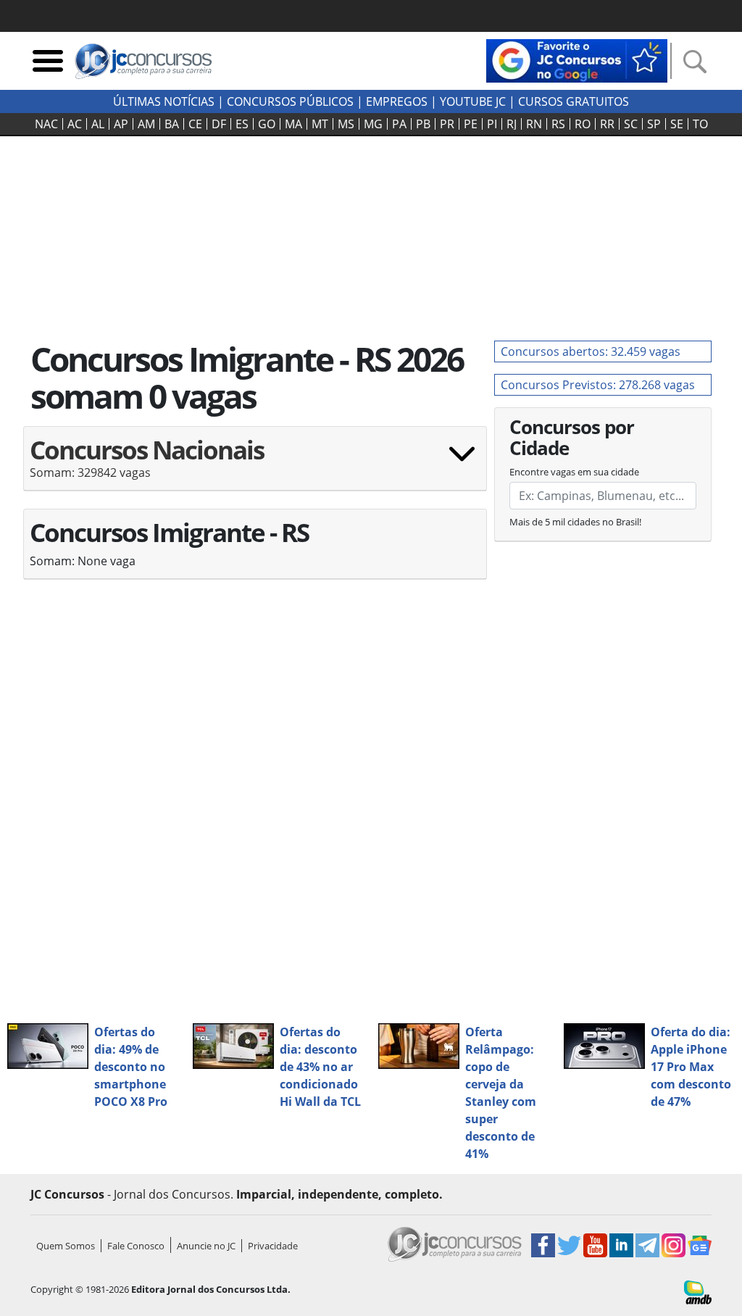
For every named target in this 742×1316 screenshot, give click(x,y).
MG (373, 124)
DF (219, 124)
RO (583, 124)
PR (447, 124)
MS (346, 124)
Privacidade (273, 1245)
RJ (512, 124)
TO (700, 124)
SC (631, 124)
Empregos (397, 101)
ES (242, 124)
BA (171, 124)
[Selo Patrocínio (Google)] (576, 59)
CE (195, 124)
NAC (46, 124)
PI (492, 124)
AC (74, 124)
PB (423, 124)
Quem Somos (65, 1245)
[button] (255, 464)
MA (293, 124)
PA (399, 124)
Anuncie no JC (206, 1245)
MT (320, 124)
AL (97, 124)
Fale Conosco (135, 1245)
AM (146, 124)
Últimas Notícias (163, 101)
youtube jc (473, 101)
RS (558, 124)
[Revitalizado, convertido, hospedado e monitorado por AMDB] (698, 1291)
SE (676, 124)
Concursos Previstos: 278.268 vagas (598, 385)
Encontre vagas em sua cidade (574, 471)
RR (607, 124)
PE (471, 124)
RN (534, 124)
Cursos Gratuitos (573, 101)
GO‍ (266, 124)
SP (654, 124)
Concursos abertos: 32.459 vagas (590, 351)
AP (121, 124)
